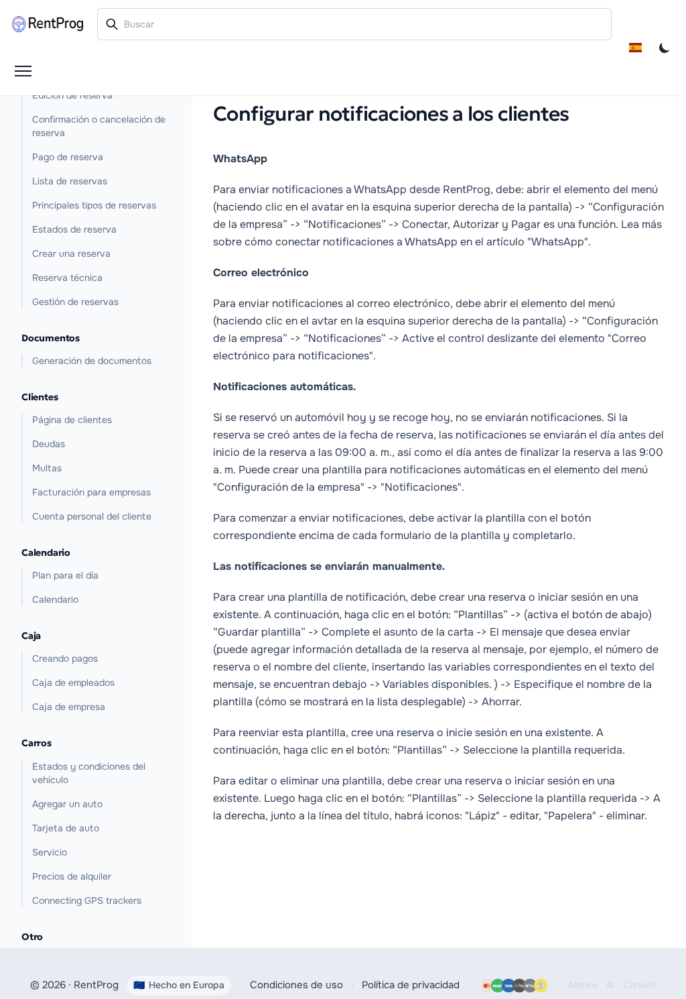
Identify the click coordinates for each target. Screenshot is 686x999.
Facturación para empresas (91, 492)
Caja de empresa (68, 707)
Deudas (48, 444)
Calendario (55, 599)
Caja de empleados (73, 683)
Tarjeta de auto (65, 828)
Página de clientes (72, 420)
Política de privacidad (411, 985)
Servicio (49, 852)
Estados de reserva (74, 229)
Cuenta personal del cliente (91, 516)
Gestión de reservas (75, 302)
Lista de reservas (69, 181)
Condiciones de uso (296, 985)
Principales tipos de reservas (94, 205)
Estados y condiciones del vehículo (88, 773)
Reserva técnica (67, 278)
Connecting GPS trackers (86, 900)
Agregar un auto (67, 804)
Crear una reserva (71, 253)
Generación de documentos (91, 361)
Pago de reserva (67, 157)
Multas (47, 468)
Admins (582, 985)
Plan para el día (65, 575)
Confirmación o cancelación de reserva (98, 126)
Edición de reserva (72, 95)
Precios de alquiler (71, 876)
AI (610, 985)
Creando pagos (65, 658)
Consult (639, 985)
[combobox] (354, 24)
